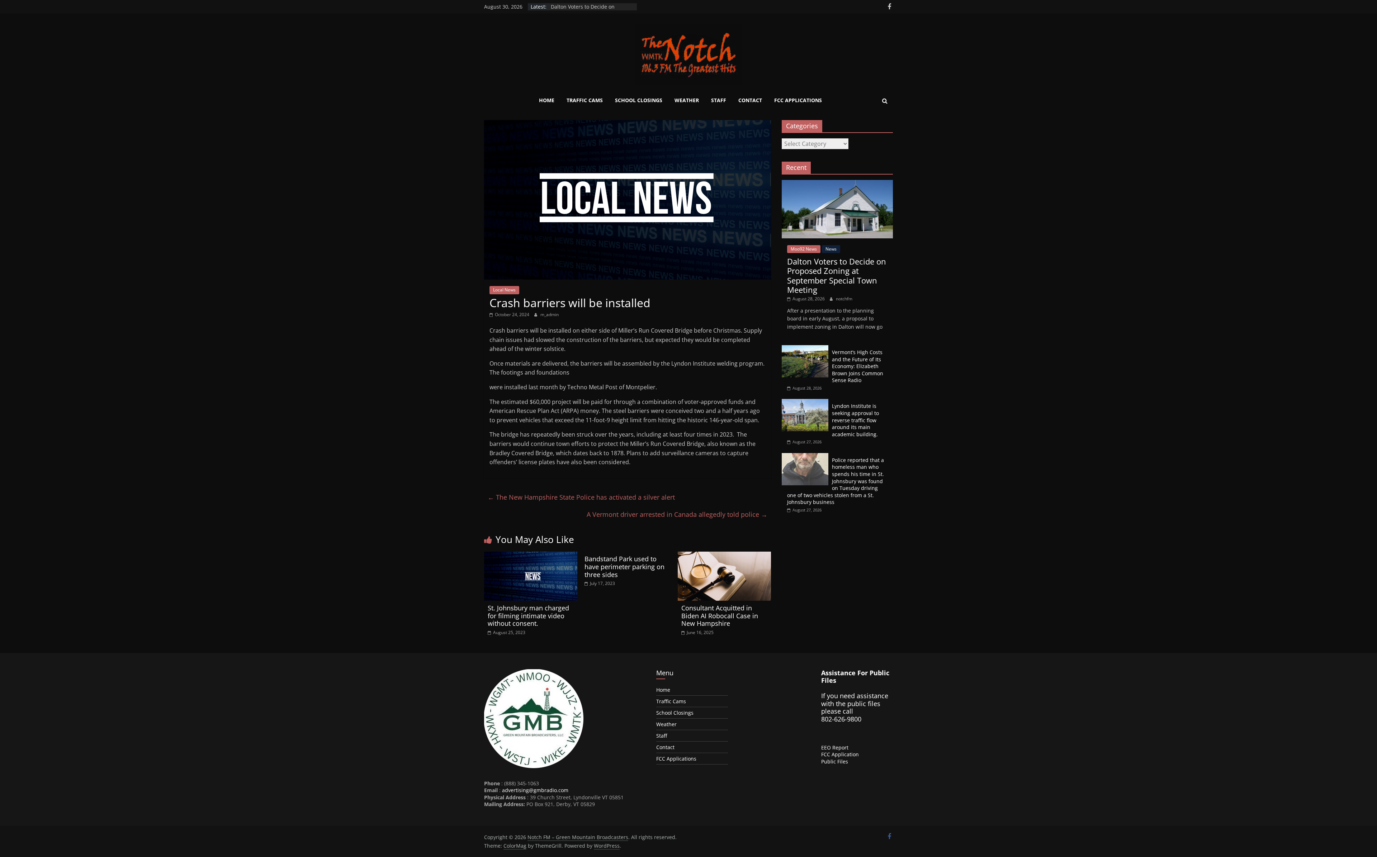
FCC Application (840, 754)
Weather (687, 100)
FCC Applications (798, 100)
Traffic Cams (585, 100)
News (831, 249)
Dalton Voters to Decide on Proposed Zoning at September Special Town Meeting (836, 275)
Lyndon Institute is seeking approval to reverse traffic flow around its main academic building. (855, 420)
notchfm (844, 299)
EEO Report (834, 747)
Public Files (834, 761)
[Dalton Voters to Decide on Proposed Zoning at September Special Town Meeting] (837, 183)
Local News (504, 290)
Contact (750, 100)
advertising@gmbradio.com (535, 790)
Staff (718, 100)
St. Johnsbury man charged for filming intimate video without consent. (528, 616)
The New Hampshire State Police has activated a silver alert (581, 497)
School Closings (638, 100)
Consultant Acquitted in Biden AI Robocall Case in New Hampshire (719, 616)
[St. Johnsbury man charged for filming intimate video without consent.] (530, 556)
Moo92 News (804, 249)
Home (546, 100)
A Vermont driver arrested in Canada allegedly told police (677, 514)
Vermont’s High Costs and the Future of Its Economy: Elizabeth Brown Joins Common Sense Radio (857, 366)
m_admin (549, 314)
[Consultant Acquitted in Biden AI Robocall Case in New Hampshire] (724, 556)
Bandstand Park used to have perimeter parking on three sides (624, 566)
